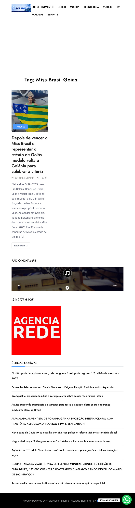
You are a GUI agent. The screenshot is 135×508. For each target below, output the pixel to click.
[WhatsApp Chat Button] (127, 500)
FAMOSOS (37, 14)
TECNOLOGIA (91, 7)
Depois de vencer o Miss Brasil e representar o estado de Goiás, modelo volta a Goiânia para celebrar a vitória (29, 155)
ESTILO (62, 7)
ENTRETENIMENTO (43, 7)
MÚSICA (75, 7)
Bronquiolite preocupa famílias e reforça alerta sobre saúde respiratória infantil (58, 396)
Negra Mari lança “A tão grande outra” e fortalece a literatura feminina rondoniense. (61, 441)
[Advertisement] (67, 46)
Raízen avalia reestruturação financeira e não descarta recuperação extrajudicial (58, 483)
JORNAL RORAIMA (24, 178)
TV (118, 7)
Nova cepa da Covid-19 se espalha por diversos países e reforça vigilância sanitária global (64, 432)
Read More (20, 245)
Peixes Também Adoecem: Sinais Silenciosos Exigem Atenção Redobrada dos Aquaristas (63, 387)
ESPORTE (52, 14)
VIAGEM (107, 7)
